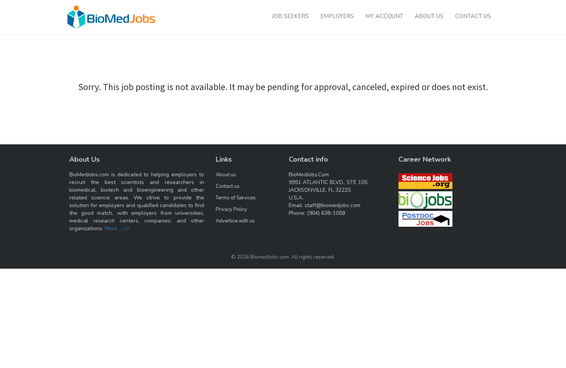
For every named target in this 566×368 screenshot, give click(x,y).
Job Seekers (290, 16)
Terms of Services (236, 197)
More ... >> (117, 228)
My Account (384, 16)
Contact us (227, 186)
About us (226, 174)
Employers (337, 16)
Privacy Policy (231, 209)
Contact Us (473, 16)
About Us (429, 16)
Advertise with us (235, 220)
